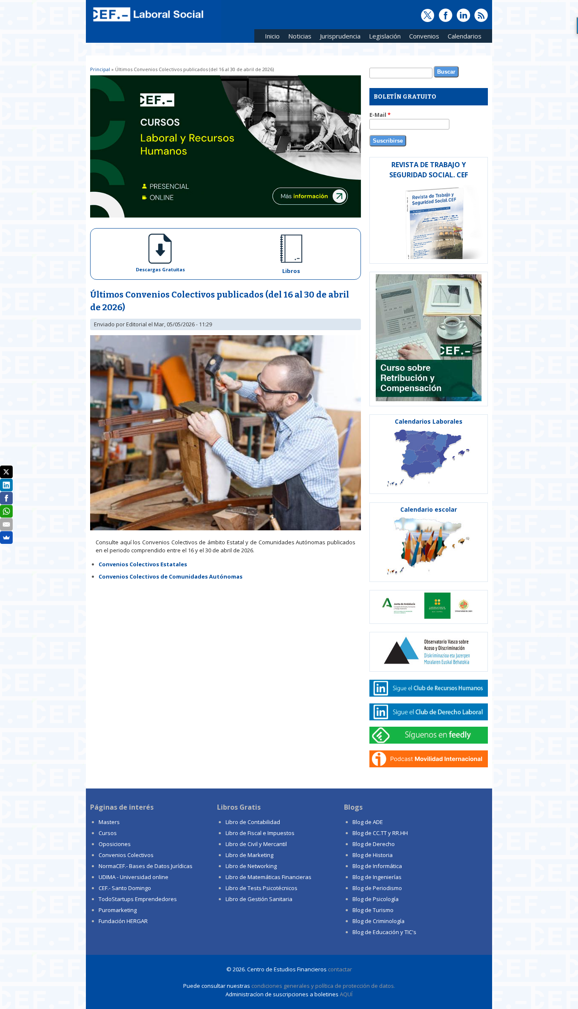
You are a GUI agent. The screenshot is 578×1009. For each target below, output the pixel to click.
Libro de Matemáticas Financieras (268, 877)
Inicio (272, 36)
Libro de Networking (251, 866)
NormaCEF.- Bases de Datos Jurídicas (146, 866)
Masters (109, 822)
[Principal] (147, 22)
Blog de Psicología (375, 899)
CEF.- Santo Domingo (125, 888)
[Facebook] (6, 498)
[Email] (6, 524)
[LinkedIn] (6, 485)
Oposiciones (115, 844)
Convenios (422, 37)
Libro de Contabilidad (253, 822)
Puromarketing (118, 910)
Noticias (299, 36)
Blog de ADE (367, 822)
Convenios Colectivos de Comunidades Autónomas (170, 576)
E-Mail (380, 115)
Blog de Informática (377, 866)
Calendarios (462, 37)
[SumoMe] (6, 537)
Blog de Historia (372, 855)
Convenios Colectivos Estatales (143, 564)
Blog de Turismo (373, 910)
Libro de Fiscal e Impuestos (260, 833)
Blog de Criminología (378, 921)
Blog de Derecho (373, 844)
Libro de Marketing (249, 855)
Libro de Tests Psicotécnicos (261, 888)
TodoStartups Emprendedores (138, 899)
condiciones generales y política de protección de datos (322, 986)
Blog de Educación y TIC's (384, 932)
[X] (6, 472)
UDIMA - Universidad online (133, 877)
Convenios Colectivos (126, 855)
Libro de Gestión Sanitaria (259, 899)
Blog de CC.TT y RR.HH (380, 833)
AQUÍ (346, 994)
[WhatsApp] (6, 511)
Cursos (108, 833)
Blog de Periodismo (377, 888)
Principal (100, 69)
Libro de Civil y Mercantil (256, 844)
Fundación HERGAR (123, 921)
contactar (340, 969)
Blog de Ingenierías (377, 877)
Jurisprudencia (338, 37)
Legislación (383, 37)
